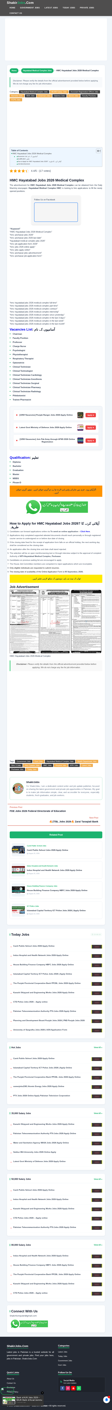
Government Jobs (30, 8)
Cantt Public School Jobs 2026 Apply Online (47, 850)
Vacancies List (21, 329)
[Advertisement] (56, 39)
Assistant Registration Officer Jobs (84, 92)
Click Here (85, 531)
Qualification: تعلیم (24, 159)
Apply (89, 415)
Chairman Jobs (44, 96)
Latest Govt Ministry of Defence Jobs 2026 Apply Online (45, 427)
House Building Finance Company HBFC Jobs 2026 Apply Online (57, 890)
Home (12, 8)
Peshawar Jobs (17, 769)
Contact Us (16, 13)
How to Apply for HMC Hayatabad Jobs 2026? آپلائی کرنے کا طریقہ (39, 161)
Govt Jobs (39, 761)
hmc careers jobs (32, 765)
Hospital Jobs (60, 765)
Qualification (20, 457)
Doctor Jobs (73, 96)
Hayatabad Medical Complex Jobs (37, 71)
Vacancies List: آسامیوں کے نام (27, 156)
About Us (10, 1379)
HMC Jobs (47, 765)
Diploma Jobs (59, 96)
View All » (98, 1047)
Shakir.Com (20, 3)
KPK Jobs (74, 765)
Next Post (73, 820)
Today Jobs (69, 8)
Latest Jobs (51, 8)
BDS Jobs (30, 96)
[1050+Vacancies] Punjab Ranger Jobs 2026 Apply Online (46, 415)
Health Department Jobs (87, 761)
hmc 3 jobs (16, 765)
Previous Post (38, 809)
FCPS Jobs (15, 100)
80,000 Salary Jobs (59, 92)
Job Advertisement (24, 164)
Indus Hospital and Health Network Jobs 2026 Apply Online (54, 870)
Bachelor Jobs (17, 96)
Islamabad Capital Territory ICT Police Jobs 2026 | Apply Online (56, 910)
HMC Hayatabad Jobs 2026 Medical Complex (32, 154)
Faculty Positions (89, 96)
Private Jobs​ (87, 8)
